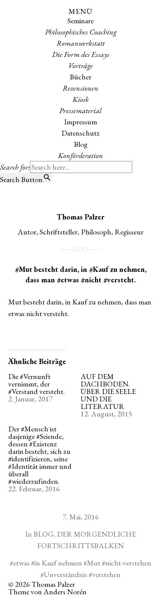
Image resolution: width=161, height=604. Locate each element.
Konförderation (80, 155)
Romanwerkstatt (81, 43)
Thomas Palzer (80, 217)
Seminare (80, 20)
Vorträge (80, 65)
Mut (93, 563)
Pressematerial (80, 110)
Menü (80, 11)
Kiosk (81, 99)
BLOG (43, 534)
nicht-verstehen (128, 563)
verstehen (106, 574)
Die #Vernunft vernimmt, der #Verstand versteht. (36, 383)
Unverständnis (65, 574)
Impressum (80, 122)
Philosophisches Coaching (80, 32)
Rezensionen (80, 88)
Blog (81, 144)
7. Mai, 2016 (81, 517)
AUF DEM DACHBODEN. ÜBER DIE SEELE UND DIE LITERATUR (108, 391)
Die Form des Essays (80, 54)
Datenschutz (80, 133)
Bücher (80, 77)
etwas (21, 563)
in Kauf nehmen (58, 563)
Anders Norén (64, 592)
